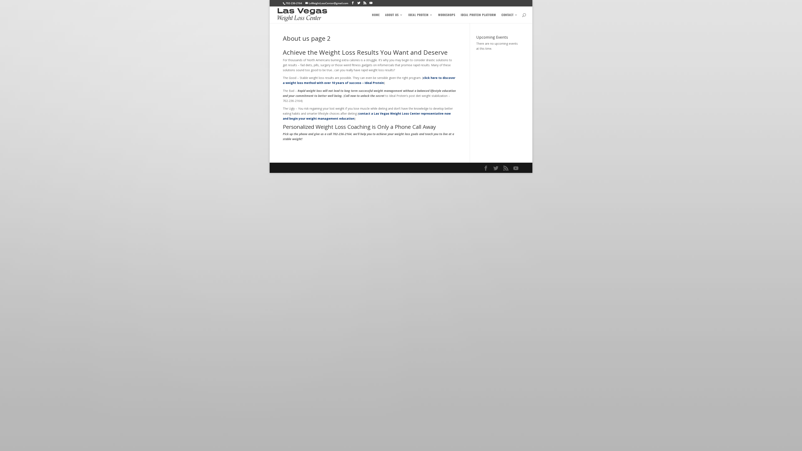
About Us (392, 15)
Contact (507, 15)
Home (376, 15)
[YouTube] (370, 3)
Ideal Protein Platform (478, 15)
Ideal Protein (418, 15)
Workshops (446, 15)
